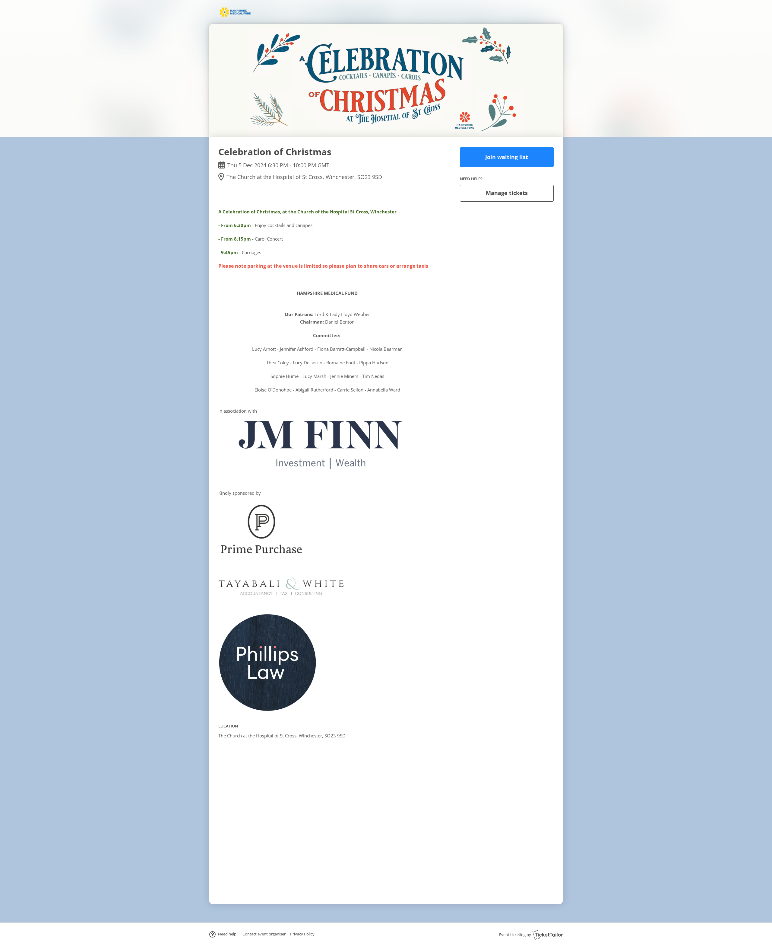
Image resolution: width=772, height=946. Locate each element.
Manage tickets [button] (507, 193)
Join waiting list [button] (506, 157)
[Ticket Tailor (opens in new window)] (548, 934)
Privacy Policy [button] (302, 934)
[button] (264, 934)
